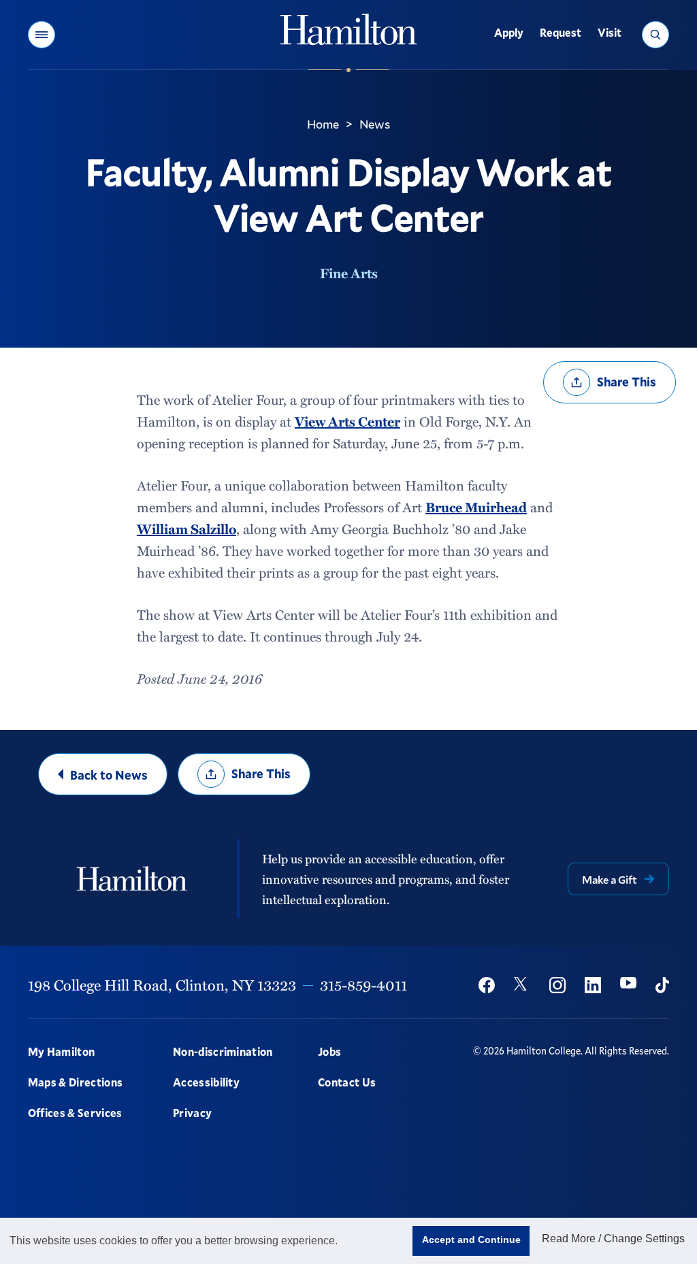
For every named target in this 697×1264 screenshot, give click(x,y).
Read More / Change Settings (613, 1238)
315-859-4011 (363, 985)
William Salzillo (186, 528)
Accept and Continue (471, 1239)
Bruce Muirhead (476, 507)
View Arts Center (347, 421)
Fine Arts (349, 273)
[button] (42, 35)
